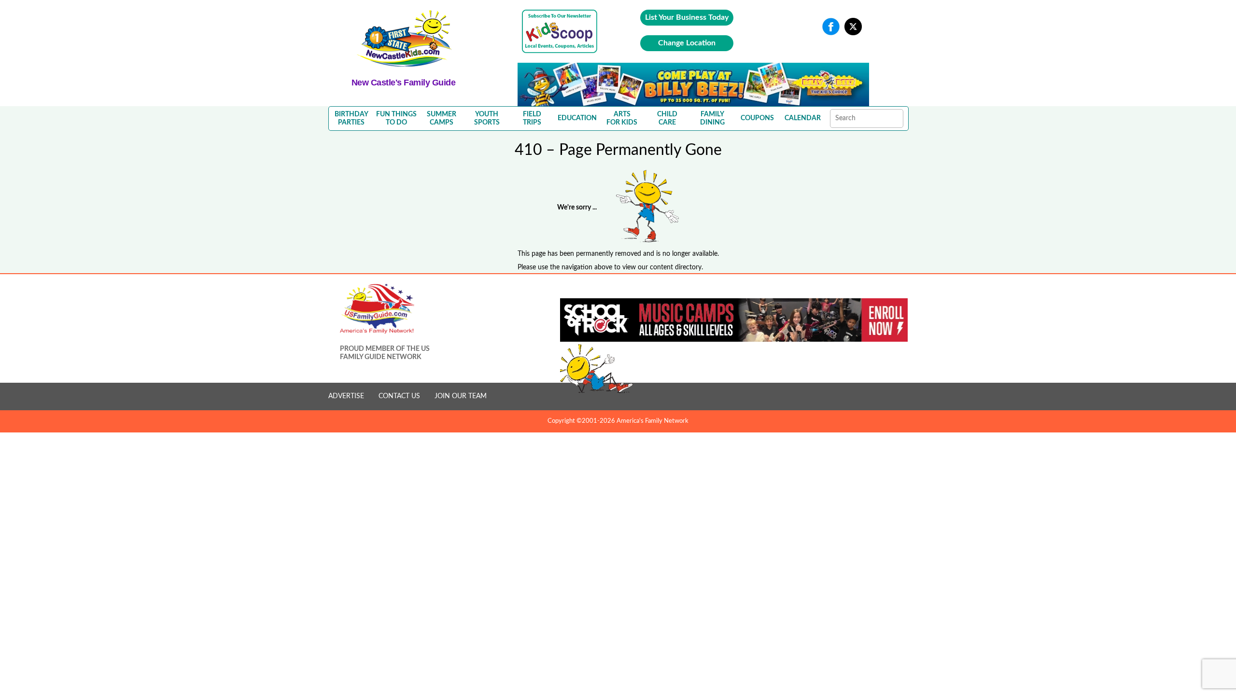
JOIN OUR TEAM (461, 396)
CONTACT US (399, 396)
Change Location (687, 43)
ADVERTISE (346, 396)
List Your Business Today (687, 17)
